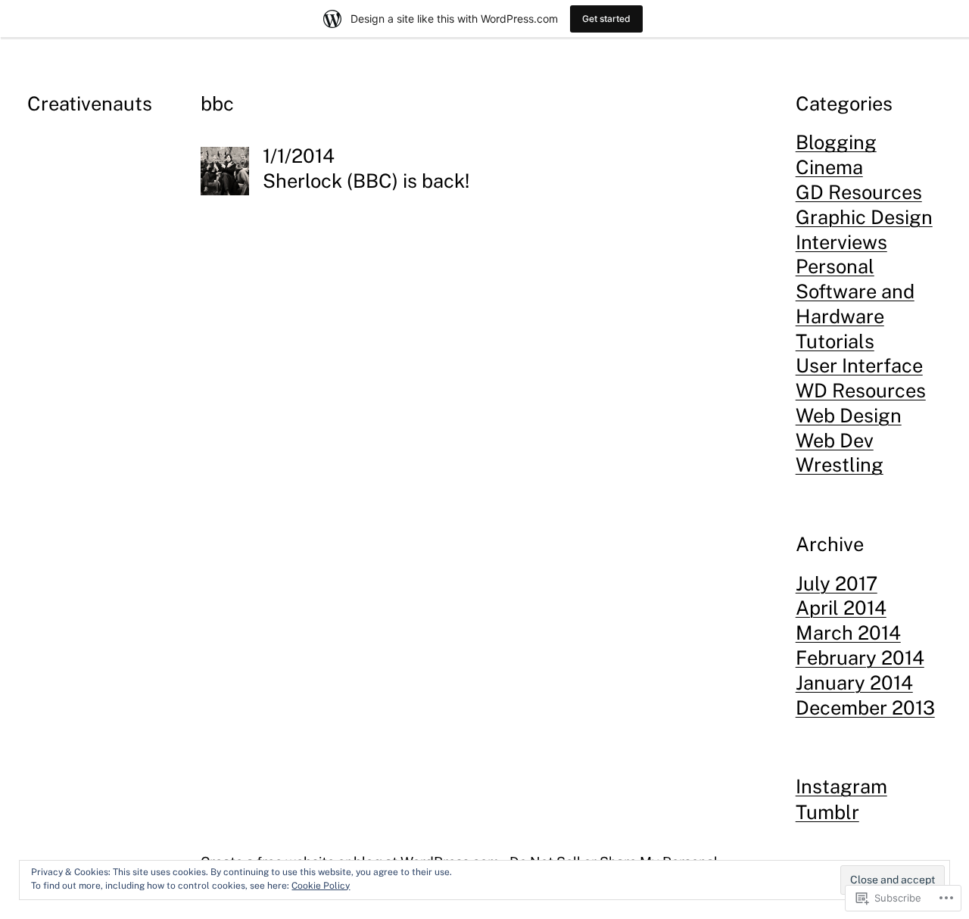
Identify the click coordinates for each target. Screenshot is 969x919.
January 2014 (854, 682)
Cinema (829, 167)
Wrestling (839, 464)
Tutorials (835, 341)
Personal (835, 266)
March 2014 (848, 632)
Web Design (849, 415)
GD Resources (859, 192)
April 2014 (841, 608)
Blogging (836, 142)
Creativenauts (89, 103)
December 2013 (865, 707)
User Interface (859, 365)
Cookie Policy (320, 885)
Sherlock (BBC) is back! (366, 181)
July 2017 (836, 583)
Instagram (841, 786)
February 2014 (860, 657)
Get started (606, 18)
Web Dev (835, 440)
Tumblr (827, 812)
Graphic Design (864, 217)
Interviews (841, 242)
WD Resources (861, 390)
